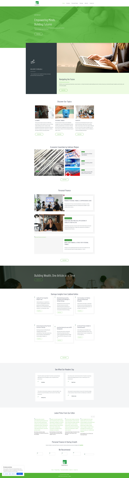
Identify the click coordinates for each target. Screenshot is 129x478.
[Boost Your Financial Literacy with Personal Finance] (40, 236)
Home (63, 3)
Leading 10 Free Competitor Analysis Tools (42, 298)
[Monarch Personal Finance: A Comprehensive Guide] (49, 202)
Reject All (13, 473)
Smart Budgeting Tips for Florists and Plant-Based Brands (56, 434)
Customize (6, 473)
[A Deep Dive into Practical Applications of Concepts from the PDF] (49, 222)
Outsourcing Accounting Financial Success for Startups (44, 326)
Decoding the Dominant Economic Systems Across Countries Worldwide (48, 173)
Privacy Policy (57, 469)
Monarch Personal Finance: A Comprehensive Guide (78, 200)
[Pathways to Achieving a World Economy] (72, 163)
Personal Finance (75, 3)
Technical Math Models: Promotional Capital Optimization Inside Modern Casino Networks (41, 433)
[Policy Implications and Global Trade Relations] (72, 153)
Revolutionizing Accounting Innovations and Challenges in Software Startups (63, 299)
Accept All (19, 473)
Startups (81, 3)
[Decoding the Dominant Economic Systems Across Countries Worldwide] (49, 162)
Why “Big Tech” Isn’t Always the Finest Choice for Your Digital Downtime (86, 434)
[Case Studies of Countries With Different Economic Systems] (72, 172)
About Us (86, 3)
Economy (68, 3)
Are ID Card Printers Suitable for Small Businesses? (84, 326)
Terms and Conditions (64, 469)
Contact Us (92, 3)
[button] (94, 416)
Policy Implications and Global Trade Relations (86, 154)
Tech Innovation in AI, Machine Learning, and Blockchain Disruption (83, 299)
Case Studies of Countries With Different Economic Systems (86, 172)
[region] (13, 470)
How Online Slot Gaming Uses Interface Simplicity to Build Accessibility (71, 431)
